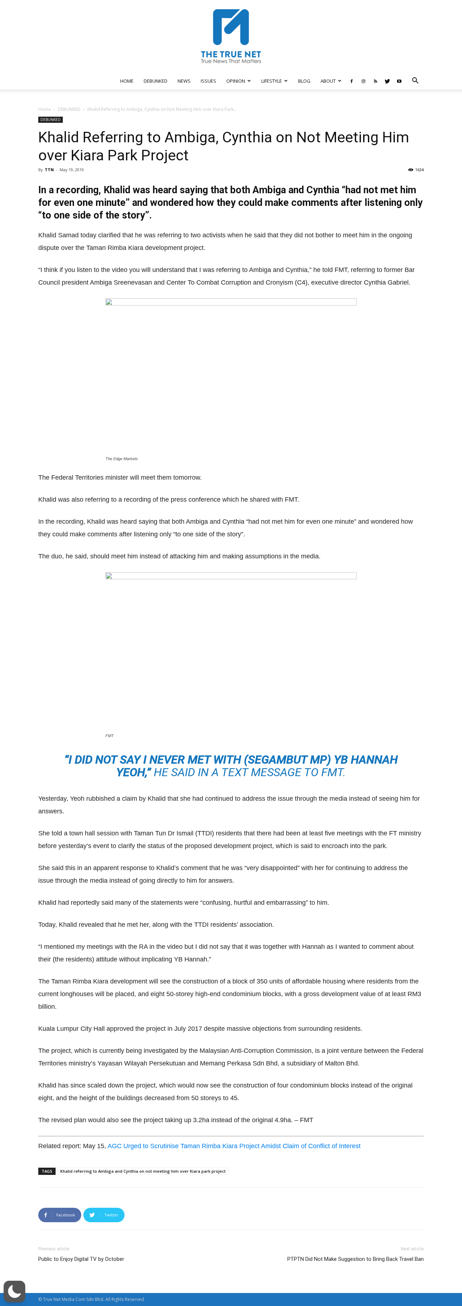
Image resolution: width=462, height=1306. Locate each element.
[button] (415, 81)
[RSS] (375, 81)
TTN (49, 169)
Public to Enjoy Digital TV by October (81, 1259)
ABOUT (328, 81)
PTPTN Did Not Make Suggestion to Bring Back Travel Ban (355, 1259)
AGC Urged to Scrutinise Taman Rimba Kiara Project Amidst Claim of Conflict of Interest (234, 1146)
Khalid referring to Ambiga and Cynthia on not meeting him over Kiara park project (143, 1171)
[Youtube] (399, 81)
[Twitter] (387, 81)
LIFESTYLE (271, 81)
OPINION (235, 81)
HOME (127, 81)
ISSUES (208, 81)
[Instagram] (363, 81)
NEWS (184, 81)
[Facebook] (351, 81)
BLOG (304, 81)
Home (44, 109)
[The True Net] (231, 36)
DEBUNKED (155, 81)
